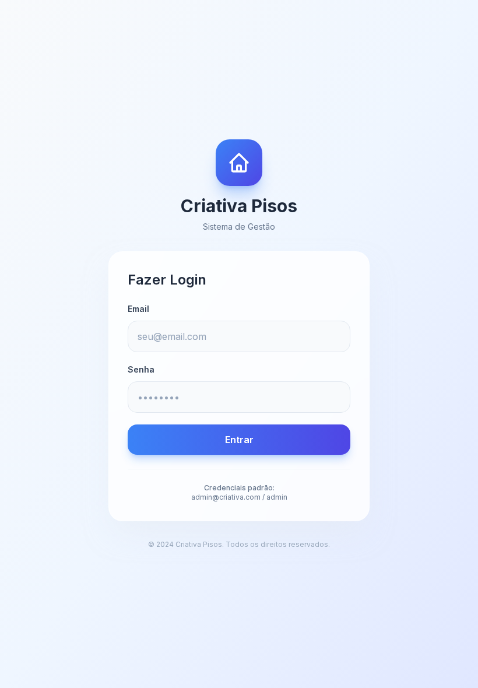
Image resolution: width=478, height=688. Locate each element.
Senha (141, 369)
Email (138, 309)
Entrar (239, 439)
